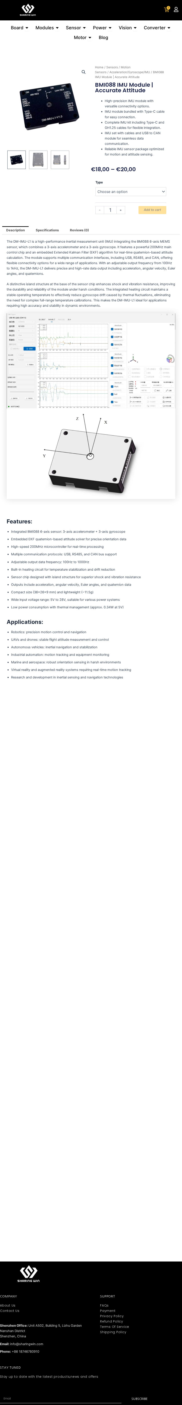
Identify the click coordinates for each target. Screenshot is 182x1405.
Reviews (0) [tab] (79, 230)
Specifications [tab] (47, 230)
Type (99, 182)
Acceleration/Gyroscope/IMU (129, 72)
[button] (84, 72)
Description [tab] (15, 230)
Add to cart (152, 210)
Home (99, 67)
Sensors (112, 67)
